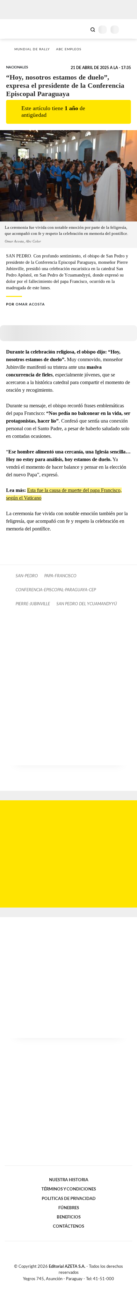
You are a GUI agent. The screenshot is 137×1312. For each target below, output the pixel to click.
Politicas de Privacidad (69, 1199)
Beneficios (69, 1217)
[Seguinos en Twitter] (65, 1286)
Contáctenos (68, 1226)
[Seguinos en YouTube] (72, 1286)
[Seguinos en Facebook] (59, 1286)
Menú (128, 29)
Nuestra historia (68, 1180)
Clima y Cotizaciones (82, 29)
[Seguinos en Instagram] (79, 1286)
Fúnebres (68, 1208)
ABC (17, 29)
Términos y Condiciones (68, 1189)
